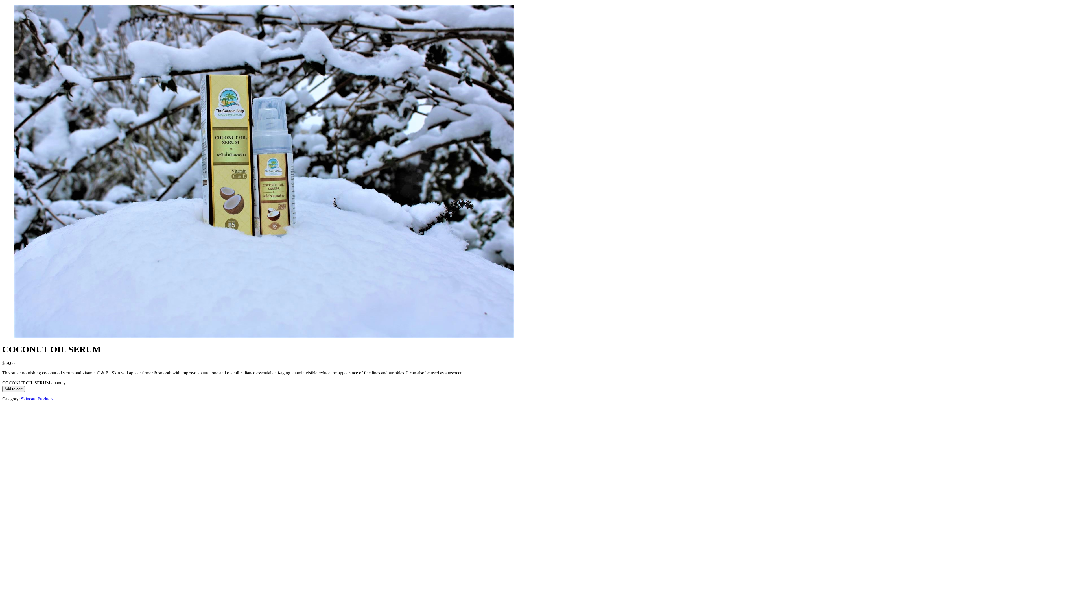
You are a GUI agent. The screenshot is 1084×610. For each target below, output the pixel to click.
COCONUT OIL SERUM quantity (34, 382)
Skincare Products (37, 398)
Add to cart (14, 389)
